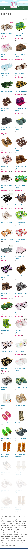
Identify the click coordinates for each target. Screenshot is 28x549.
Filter (4, 19)
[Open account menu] (23, 8)
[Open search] (4, 8)
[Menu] (1, 8)
